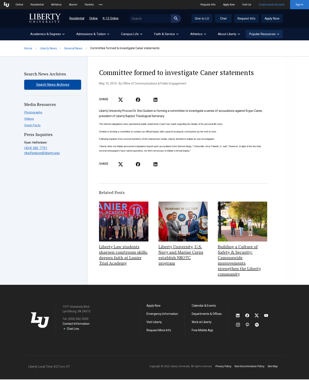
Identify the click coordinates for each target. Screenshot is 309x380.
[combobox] (155, 18)
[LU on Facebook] (249, 315)
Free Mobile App (202, 330)
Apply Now (229, 4)
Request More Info (159, 330)
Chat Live (73, 328)
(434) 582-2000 (78, 319)
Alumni (73, 4)
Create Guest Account (271, 4)
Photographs (33, 112)
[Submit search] (176, 18)
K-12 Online (111, 18)
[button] (264, 34)
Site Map (272, 366)
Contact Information (76, 323)
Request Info (208, 4)
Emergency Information (162, 313)
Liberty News (48, 48)
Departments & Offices (207, 313)
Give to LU (202, 18)
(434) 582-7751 (35, 148)
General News (73, 48)
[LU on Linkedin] (239, 315)
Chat (223, 18)
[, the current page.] (120, 101)
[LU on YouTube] (268, 315)
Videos (29, 119)
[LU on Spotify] (258, 324)
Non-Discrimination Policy (249, 366)
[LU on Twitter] (258, 315)
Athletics (56, 4)
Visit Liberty (154, 322)
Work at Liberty (201, 322)
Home (28, 48)
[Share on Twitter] (138, 101)
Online (19, 4)
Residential (37, 4)
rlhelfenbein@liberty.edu (42, 153)
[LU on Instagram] (239, 324)
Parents (89, 4)
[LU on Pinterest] (249, 324)
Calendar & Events (204, 305)
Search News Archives (52, 85)
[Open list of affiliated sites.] (100, 4)
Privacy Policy (223, 366)
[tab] (47, 34)
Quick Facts (32, 125)
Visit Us (246, 4)
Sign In (299, 4)
